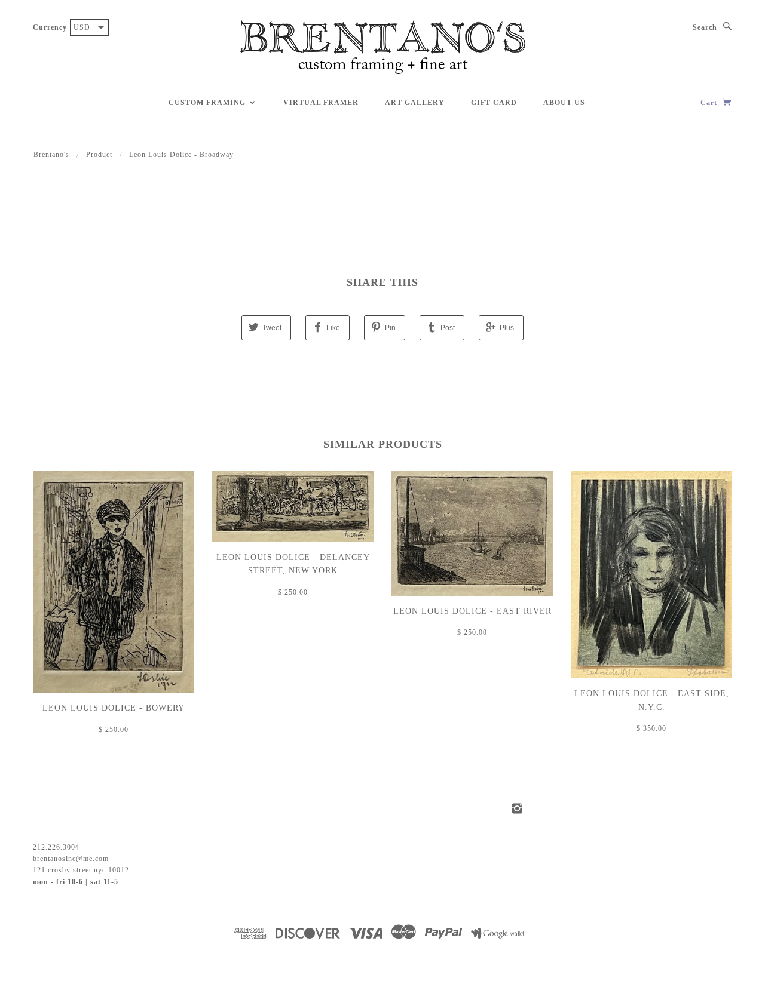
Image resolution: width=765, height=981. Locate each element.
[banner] (382, 48)
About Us (564, 103)
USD (82, 27)
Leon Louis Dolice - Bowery (113, 707)
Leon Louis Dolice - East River (472, 611)
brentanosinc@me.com (71, 858)
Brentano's (51, 154)
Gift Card (494, 103)
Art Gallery (415, 103)
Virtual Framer (321, 103)
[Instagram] (517, 808)
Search (705, 27)
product (99, 154)
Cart (710, 103)
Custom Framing (208, 103)
